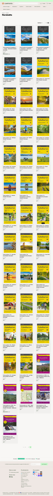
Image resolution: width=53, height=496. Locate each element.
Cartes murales (29, 6)
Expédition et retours (24, 479)
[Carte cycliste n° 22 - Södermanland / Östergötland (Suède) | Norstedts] (43, 277)
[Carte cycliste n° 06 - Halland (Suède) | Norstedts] (26, 129)
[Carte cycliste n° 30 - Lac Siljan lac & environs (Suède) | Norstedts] (26, 367)
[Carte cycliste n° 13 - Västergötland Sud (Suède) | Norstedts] (43, 188)
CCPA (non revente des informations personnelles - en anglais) (38, 493)
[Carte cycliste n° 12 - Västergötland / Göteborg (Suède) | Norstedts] (26, 188)
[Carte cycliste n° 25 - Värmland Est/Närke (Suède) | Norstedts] (43, 306)
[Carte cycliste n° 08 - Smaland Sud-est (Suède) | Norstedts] (10, 158)
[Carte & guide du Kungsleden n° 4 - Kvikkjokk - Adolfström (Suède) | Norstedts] (10, 71)
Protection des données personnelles (20, 493)
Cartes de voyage (6, 6)
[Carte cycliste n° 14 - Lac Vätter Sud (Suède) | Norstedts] (10, 217)
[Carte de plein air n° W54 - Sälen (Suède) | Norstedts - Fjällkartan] (26, 397)
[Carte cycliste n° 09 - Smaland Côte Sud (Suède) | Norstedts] (26, 158)
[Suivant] (30, 447)
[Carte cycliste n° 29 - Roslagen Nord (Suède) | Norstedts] (10, 367)
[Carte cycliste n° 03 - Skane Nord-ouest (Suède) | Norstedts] (26, 100)
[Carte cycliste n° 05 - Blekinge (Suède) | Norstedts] (10, 129)
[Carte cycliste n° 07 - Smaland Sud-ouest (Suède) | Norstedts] (43, 129)
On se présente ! (24, 476)
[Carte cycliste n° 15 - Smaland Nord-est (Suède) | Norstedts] (26, 217)
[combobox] (26, 3)
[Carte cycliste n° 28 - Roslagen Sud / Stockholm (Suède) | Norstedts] (43, 337)
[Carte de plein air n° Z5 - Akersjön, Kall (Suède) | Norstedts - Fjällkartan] (10, 429)
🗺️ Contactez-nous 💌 (24, 473)
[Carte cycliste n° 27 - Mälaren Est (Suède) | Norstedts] (26, 336)
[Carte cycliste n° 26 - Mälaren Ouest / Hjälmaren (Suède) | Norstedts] (10, 337)
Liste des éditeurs (24, 483)
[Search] (38, 3)
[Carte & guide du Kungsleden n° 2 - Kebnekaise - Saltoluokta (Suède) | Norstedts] (26, 40)
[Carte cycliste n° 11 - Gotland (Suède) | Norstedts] (10, 187)
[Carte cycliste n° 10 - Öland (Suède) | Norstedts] (43, 158)
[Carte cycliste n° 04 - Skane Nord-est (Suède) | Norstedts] (43, 100)
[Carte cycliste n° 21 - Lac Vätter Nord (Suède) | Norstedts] (26, 276)
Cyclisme (21, 6)
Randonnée (14, 6)
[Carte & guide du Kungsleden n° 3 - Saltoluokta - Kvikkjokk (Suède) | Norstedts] (43, 40)
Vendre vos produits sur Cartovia (25, 481)
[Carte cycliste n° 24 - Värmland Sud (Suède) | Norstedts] (26, 306)
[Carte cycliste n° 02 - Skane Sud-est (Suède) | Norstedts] (10, 100)
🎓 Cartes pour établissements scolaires (26, 487)
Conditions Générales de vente (8, 493)
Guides (44, 6)
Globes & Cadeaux (6, 9)
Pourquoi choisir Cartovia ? (25, 472)
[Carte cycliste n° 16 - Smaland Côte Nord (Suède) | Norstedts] (43, 217)
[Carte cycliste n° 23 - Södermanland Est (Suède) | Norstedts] (10, 307)
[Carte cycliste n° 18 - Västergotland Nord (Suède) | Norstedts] (26, 247)
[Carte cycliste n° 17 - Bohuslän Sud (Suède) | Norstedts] (10, 246)
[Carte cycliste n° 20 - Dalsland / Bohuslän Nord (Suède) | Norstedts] (10, 277)
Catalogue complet (24, 484)
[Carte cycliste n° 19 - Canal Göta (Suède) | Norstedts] (43, 246)
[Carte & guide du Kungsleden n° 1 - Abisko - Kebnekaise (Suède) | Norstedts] (10, 40)
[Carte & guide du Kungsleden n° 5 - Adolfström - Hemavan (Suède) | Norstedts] (26, 71)
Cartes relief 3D (37, 6)
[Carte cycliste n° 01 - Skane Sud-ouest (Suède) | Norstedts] (43, 70)
